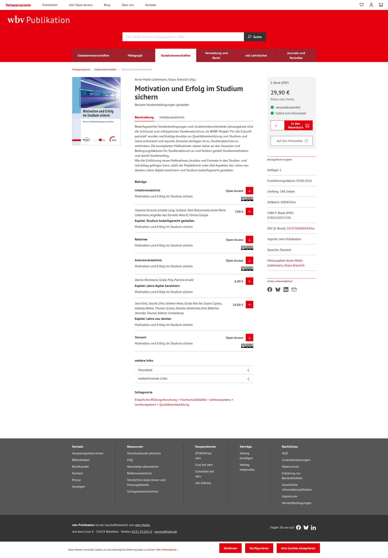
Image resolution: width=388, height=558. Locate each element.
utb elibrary (203, 483)
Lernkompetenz (145, 404)
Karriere (77, 473)
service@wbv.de (165, 532)
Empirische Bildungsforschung (156, 400)
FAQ (130, 460)
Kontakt (150, 5)
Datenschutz (290, 466)
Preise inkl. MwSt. (282, 99)
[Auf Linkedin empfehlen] (286, 290)
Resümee (141, 239)
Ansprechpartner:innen (87, 453)
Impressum (289, 496)
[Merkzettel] (361, 4)
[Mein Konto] (371, 4)
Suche (257, 37)
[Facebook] (297, 528)
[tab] (144, 116)
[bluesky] (305, 528)
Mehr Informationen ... (167, 549)
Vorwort (140, 337)
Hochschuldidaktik (193, 400)
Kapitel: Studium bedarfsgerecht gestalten (164, 221)
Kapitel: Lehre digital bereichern (157, 286)
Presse (76, 480)
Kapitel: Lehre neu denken (153, 319)
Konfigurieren (259, 548)
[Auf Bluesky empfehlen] (277, 290)
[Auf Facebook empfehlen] (269, 290)
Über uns (128, 5)
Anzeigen (78, 486)
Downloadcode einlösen (144, 453)
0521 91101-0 (142, 532)
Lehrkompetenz (220, 400)
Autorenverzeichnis (148, 260)
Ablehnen (230, 548)
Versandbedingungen (296, 503)
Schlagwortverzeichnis (142, 491)
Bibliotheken (81, 460)
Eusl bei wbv (204, 465)
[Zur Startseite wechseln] (38, 19)
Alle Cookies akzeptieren (298, 548)
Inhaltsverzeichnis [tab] (172, 117)
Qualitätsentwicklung (174, 404)
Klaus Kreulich (294, 265)
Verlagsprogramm (18, 5)
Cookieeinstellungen (296, 460)
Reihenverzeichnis (139, 473)
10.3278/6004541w (301, 228)
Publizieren (50, 5)
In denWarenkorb (295, 125)
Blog (107, 5)
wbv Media (142, 525)
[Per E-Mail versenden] (294, 290)
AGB (285, 453)
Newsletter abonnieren (143, 466)
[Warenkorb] (381, 4)
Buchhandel (80, 466)
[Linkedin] (312, 528)
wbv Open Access (81, 5)
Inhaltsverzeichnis (147, 190)
